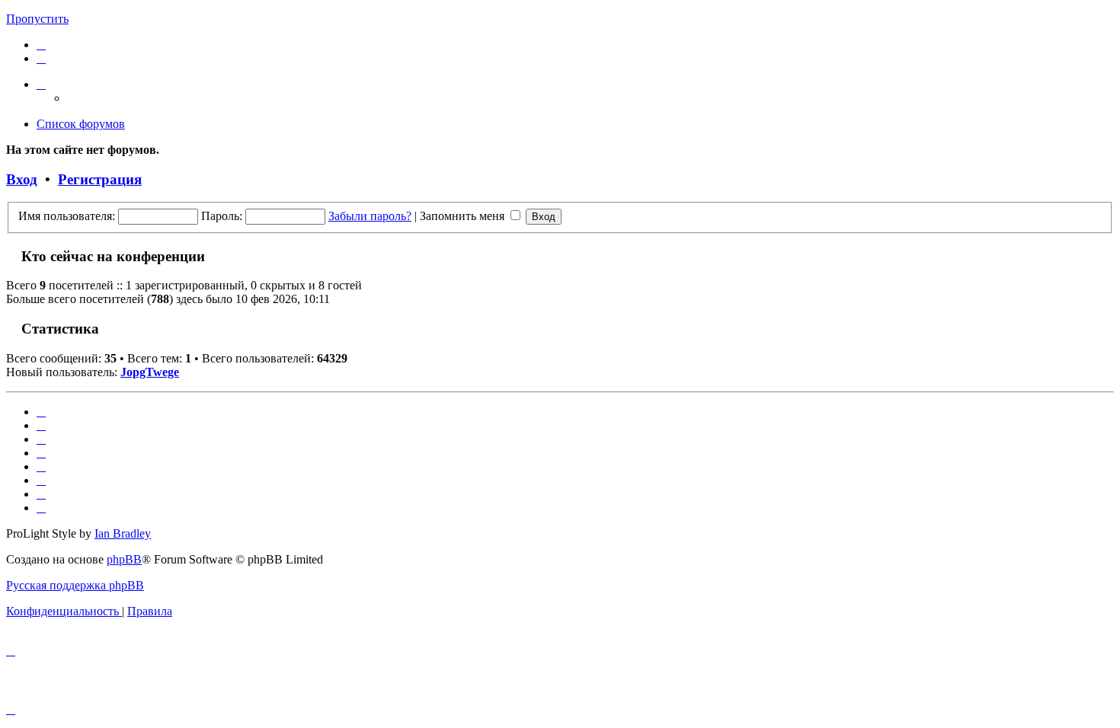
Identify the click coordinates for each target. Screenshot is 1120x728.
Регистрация (100, 179)
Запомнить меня (463, 215)
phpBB (124, 559)
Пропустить (37, 18)
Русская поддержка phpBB (75, 585)
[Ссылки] (41, 84)
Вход (21, 179)
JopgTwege (149, 372)
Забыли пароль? (369, 215)
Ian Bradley (122, 533)
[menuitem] (41, 44)
